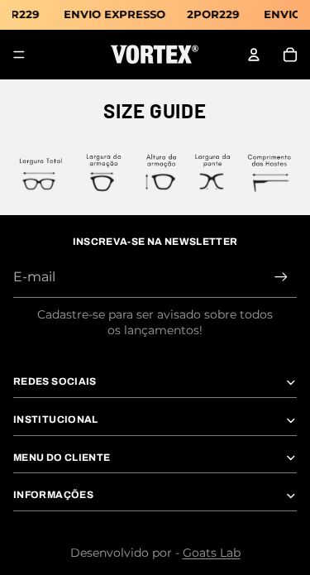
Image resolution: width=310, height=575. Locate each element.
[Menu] (19, 55)
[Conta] (254, 54)
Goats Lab (212, 552)
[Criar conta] (281, 277)
